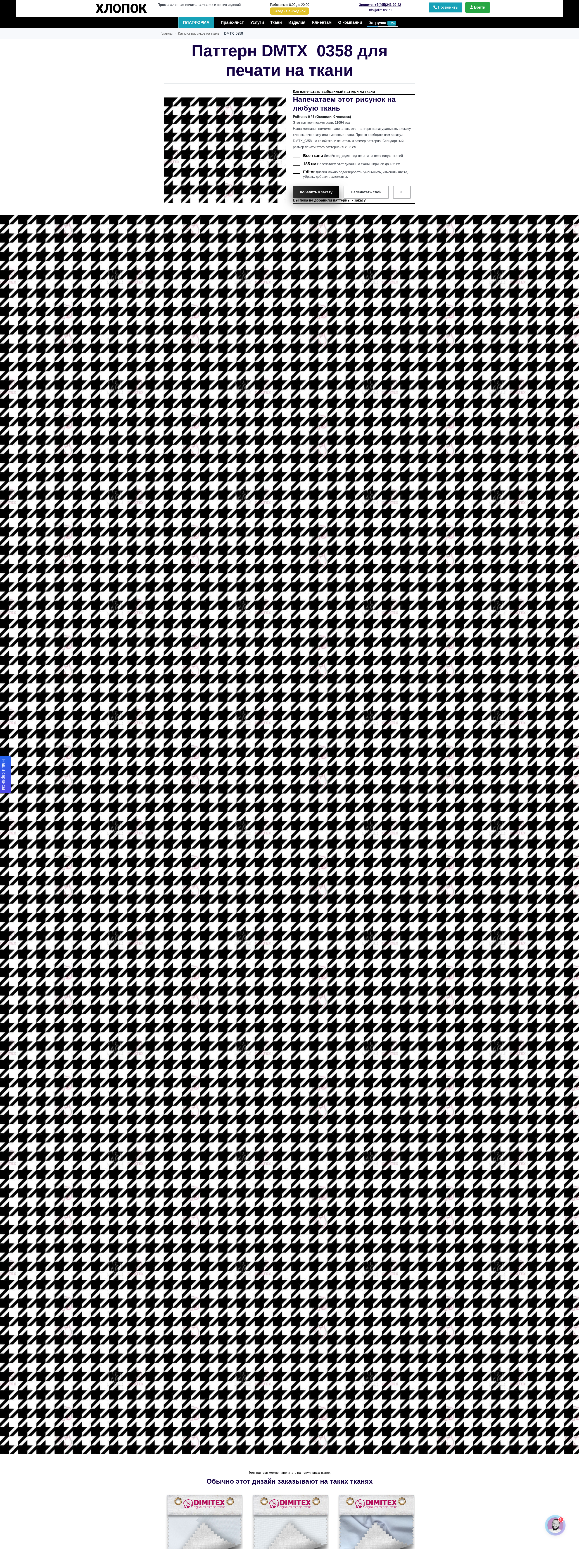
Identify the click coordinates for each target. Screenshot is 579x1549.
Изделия (297, 22)
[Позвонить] (523, 1390)
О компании (350, 22)
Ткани (276, 22)
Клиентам (322, 22)
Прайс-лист (232, 22)
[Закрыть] (557, 1390)
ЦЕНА (130, 6)
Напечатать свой (366, 192)
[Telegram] (504, 1390)
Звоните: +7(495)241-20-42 (380, 5)
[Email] (542, 1390)
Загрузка (382, 23)
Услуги (257, 22)
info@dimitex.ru (380, 10)
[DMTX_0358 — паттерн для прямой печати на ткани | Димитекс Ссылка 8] (376, 1533)
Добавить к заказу (316, 192)
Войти (479, 7)
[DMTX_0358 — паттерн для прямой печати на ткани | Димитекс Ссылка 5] (402, 192)
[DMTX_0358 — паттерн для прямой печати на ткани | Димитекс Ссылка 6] (204, 1533)
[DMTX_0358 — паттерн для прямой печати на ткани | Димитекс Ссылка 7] (290, 1533)
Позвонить (447, 7)
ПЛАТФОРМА (196, 22)
